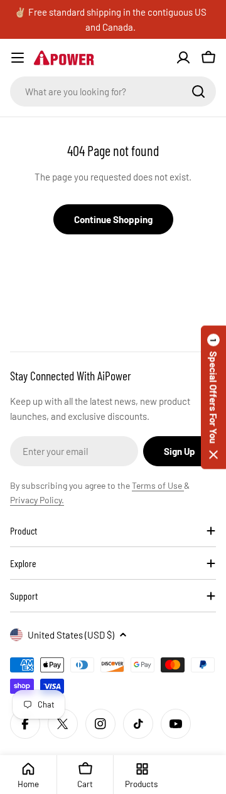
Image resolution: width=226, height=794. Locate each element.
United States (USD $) (71, 634)
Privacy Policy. (37, 499)
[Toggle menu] (17, 57)
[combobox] (113, 91)
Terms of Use (158, 485)
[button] (213, 397)
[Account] (183, 57)
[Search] (198, 91)
